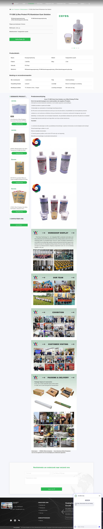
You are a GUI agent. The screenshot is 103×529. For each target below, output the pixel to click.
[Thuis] (15, 3)
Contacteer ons (61, 3)
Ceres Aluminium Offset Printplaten (62, 451)
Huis (24, 3)
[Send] (99, 526)
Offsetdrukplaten (23, 9)
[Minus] (99, 496)
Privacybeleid (16, 527)
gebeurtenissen (73, 3)
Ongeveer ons (49, 3)
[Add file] (75, 526)
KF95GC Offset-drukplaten (46, 451)
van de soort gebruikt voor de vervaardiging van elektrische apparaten (48, 452)
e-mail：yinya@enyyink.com (18, 509)
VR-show (39, 3)
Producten (31, 3)
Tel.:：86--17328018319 (17, 506)
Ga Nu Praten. (19, 39)
